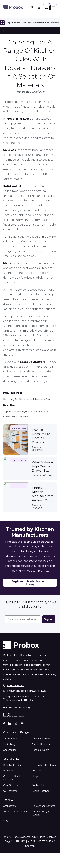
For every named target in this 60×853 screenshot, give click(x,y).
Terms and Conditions (15, 811)
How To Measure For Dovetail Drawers (41, 436)
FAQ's (6, 820)
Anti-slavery (9, 806)
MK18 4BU (27, 700)
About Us (37, 770)
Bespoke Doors (40, 749)
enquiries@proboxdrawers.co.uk (26, 691)
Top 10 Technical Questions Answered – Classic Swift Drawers (26, 414)
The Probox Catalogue (44, 765)
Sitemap (30, 845)
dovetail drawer (18, 118)
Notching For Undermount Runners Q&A (27, 399)
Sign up (48, 619)
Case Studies (10, 785)
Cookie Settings (40, 790)
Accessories (9, 749)
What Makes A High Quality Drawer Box (42, 466)
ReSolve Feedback (13, 765)
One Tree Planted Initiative (13, 778)
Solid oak (9, 150)
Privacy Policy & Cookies (40, 813)
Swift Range (10, 744)
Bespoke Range (41, 738)
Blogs (35, 776)
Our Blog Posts (13, 31)
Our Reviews (10, 790)
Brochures (9, 770)
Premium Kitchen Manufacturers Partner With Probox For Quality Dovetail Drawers (42, 494)
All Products (10, 738)
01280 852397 (15, 685)
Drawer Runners (41, 744)
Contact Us (38, 785)
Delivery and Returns (43, 806)
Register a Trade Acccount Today (30, 583)
